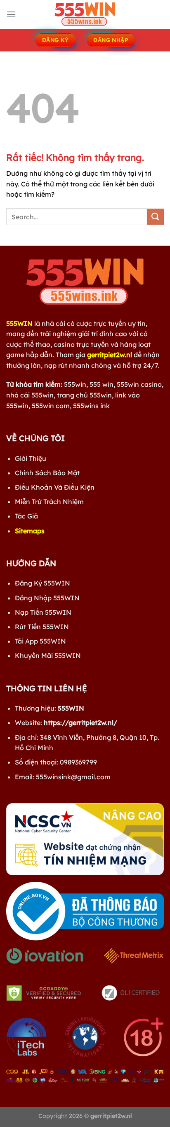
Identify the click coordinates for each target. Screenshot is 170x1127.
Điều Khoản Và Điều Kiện (54, 487)
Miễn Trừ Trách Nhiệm (49, 501)
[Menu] (11, 14)
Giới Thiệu (30, 458)
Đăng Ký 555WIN (42, 583)
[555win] (85, 14)
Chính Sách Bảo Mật (47, 473)
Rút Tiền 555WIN (42, 627)
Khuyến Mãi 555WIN (48, 655)
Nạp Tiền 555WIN (43, 612)
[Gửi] (155, 217)
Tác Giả (26, 516)
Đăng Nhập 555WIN (47, 598)
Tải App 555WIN (40, 641)
